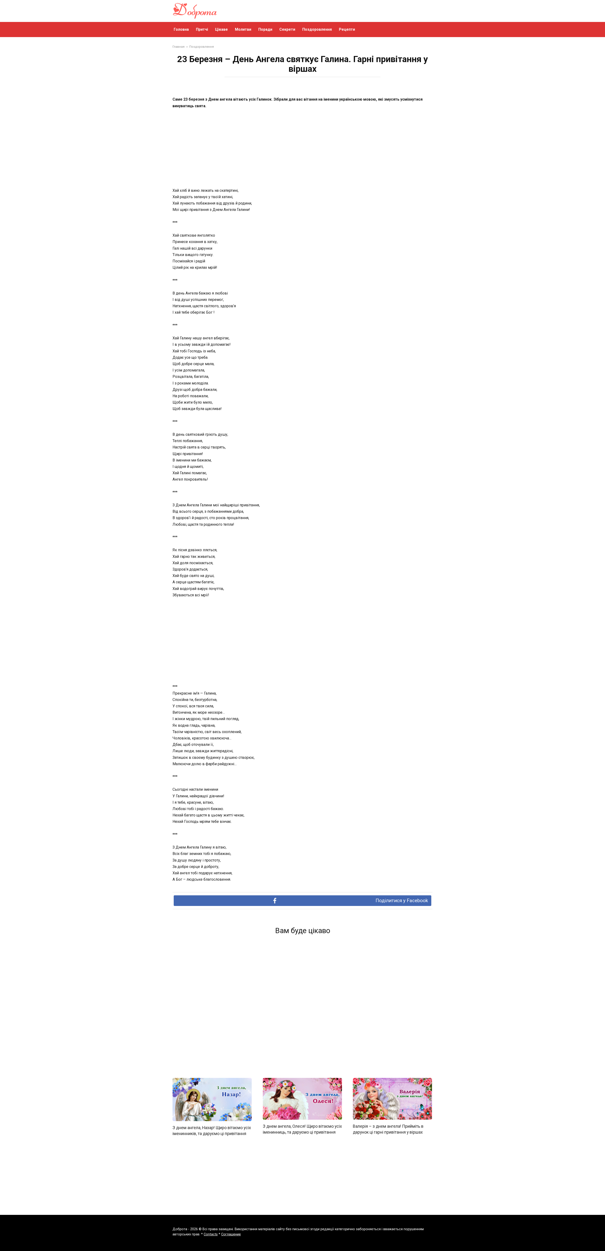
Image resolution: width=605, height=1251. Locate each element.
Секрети (287, 29)
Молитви (243, 29)
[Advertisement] (302, 148)
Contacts (211, 1234)
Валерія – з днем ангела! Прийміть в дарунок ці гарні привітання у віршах (388, 1129)
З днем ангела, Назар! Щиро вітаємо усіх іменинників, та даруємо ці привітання (212, 1130)
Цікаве (221, 29)
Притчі (202, 29)
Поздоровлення (317, 29)
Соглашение (231, 1234)
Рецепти (347, 29)
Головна (181, 29)
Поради (265, 29)
